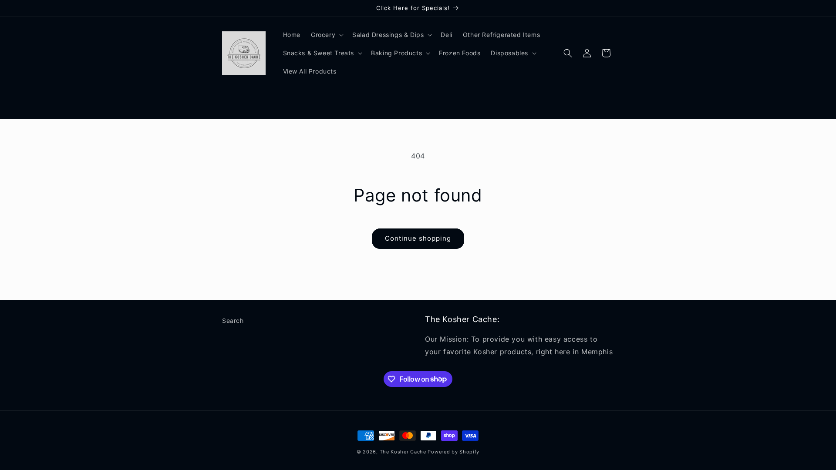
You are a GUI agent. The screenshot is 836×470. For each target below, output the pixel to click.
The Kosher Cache (403, 452)
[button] (326, 35)
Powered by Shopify (453, 452)
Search (233, 320)
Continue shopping (418, 238)
